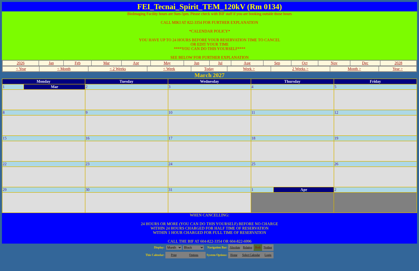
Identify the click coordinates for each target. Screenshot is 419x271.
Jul (220, 63)
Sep (277, 63)
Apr (136, 63)
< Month (64, 69)
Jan (51, 63)
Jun (196, 63)
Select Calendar (251, 255)
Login (268, 255)
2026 (20, 63)
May (167, 63)
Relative (247, 247)
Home (233, 255)
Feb (78, 63)
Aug (247, 63)
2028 (398, 63)
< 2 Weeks (118, 69)
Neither (268, 247)
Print (174, 255)
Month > (354, 69)
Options (193, 255)
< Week (169, 69)
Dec (365, 63)
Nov (334, 63)
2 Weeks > (300, 69)
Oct (304, 63)
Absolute (235, 247)
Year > (398, 69)
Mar (106, 63)
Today (209, 69)
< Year (21, 69)
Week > (249, 69)
